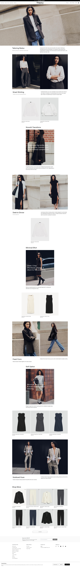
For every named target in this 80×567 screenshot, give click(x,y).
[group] (31, 109)
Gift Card (13, 557)
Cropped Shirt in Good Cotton (44, 121)
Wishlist (76, 2)
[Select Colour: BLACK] (23, 313)
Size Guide (14, 552)
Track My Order (14, 547)
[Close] (79, 0)
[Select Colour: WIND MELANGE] (16, 431)
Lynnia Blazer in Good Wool (16, 506)
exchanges (39, 0)
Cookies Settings (55, 564)
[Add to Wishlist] (25, 489)
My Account (14, 546)
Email (41, 546)
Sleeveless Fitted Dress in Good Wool (18, 434)
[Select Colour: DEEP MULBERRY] (30, 503)
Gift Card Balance (15, 558)
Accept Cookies (67, 564)
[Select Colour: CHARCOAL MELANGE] (14, 431)
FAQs (13, 553)
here (33, 540)
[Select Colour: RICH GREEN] (32, 503)
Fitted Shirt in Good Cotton (26, 121)
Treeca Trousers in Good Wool (58, 506)
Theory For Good (29, 547)
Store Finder (28, 548)
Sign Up (55, 539)
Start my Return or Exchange (16, 548)
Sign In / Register (72, 2)
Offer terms (24, 540)
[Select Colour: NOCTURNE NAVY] (13, 431)
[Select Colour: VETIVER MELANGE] (17, 431)
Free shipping (36, 0)
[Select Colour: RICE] (22, 313)
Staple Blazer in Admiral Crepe (44, 506)
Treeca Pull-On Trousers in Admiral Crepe (32, 506)
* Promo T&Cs (14, 554)
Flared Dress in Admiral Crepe (26, 316)
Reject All (61, 564)
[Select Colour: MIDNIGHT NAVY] (27, 503)
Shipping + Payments (15, 549)
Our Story (27, 546)
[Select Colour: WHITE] (22, 118)
